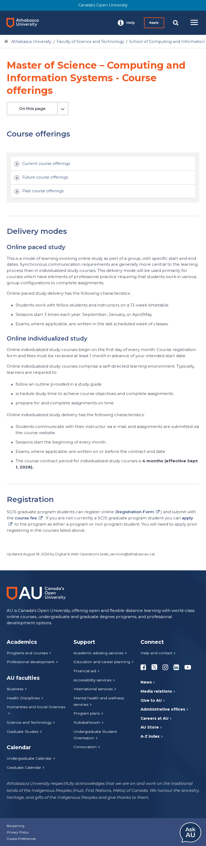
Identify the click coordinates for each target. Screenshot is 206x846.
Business (15, 689)
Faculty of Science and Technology (90, 41)
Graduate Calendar (24, 767)
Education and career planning (101, 662)
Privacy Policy (18, 832)
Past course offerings (43, 191)
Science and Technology (29, 722)
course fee (26, 517)
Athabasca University (31, 41)
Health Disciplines (23, 698)
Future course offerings (45, 177)
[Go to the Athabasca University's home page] (24, 23)
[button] (126, 23)
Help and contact (156, 653)
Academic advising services (98, 653)
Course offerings (37, 126)
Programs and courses (27, 653)
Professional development (30, 662)
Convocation (85, 747)
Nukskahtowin (86, 722)
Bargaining (15, 826)
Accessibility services (92, 680)
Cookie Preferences (21, 839)
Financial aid (84, 671)
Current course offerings (46, 163)
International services (93, 689)
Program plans (86, 713)
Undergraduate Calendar (29, 758)
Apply (154, 22)
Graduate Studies (22, 731)
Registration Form (135, 511)
